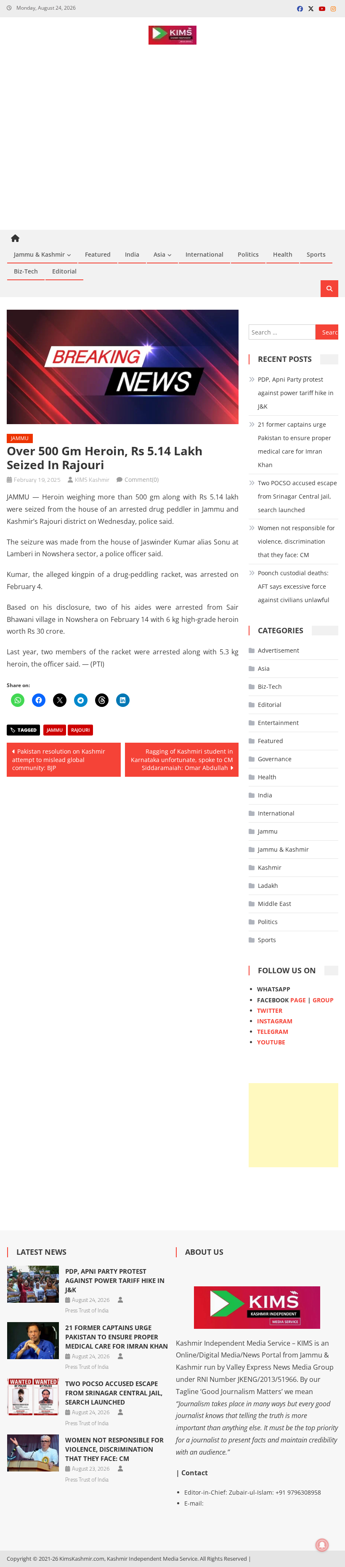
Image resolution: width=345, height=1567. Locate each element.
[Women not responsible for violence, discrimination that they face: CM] (33, 1452)
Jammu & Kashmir (39, 254)
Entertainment (278, 723)
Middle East (274, 904)
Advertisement (278, 650)
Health (282, 254)
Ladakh (268, 886)
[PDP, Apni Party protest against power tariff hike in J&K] (33, 1284)
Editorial (64, 271)
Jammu (20, 438)
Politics (248, 254)
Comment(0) (142, 479)
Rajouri (80, 730)
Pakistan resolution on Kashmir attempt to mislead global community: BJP (58, 759)
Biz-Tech (26, 271)
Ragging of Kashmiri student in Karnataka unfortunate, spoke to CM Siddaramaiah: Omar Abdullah (182, 759)
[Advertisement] (172, 167)
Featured (98, 254)
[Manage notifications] (322, 1545)
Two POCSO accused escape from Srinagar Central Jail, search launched (297, 496)
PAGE (298, 1000)
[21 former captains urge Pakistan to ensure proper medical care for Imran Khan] (33, 1340)
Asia (159, 254)
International (204, 254)
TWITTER (269, 1011)
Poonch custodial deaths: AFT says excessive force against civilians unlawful (293, 586)
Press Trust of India (87, 1310)
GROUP (323, 1000)
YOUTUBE (271, 1042)
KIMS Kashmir (92, 479)
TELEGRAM (272, 1032)
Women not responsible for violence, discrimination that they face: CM (296, 541)
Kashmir (269, 867)
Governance (275, 759)
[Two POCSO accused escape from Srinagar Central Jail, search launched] (33, 1396)
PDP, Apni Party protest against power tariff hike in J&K (296, 392)
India (132, 254)
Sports (316, 254)
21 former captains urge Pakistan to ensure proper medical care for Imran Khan (294, 444)
